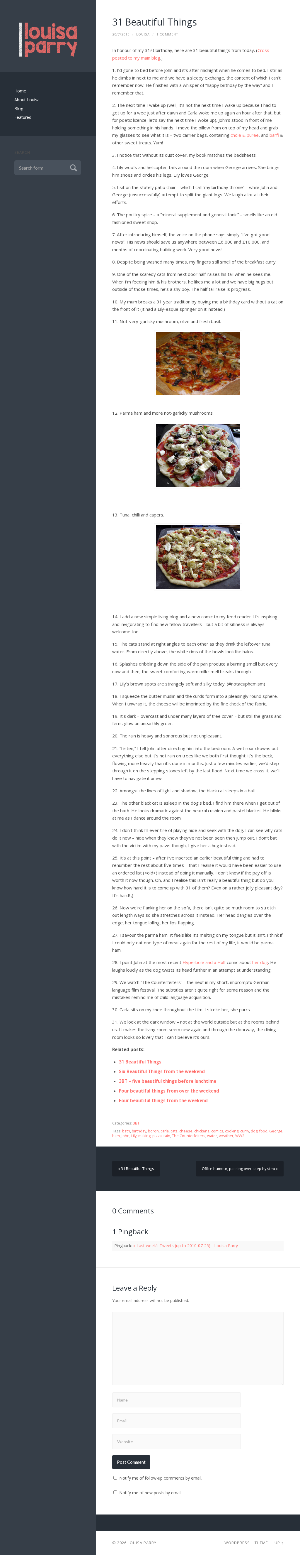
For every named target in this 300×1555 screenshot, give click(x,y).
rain (166, 1135)
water (212, 1135)
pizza (157, 1135)
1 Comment (167, 34)
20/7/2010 (120, 34)
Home (20, 91)
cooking (231, 1131)
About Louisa (27, 99)
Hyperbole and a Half (204, 962)
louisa (143, 34)
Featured (22, 117)
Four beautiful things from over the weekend (169, 1091)
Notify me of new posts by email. (150, 1492)
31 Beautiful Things (154, 22)
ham (116, 1135)
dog (254, 1131)
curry (244, 1131)
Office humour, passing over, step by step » (240, 1168)
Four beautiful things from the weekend (163, 1100)
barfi (274, 135)
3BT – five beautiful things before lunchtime (167, 1081)
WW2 (239, 1135)
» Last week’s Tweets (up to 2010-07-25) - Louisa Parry (185, 1245)
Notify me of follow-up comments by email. (160, 1478)
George (275, 1131)
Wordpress (237, 1542)
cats (174, 1131)
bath (126, 1131)
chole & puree (245, 135)
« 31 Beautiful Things (136, 1168)
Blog (18, 108)
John (125, 1135)
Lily (134, 1135)
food (263, 1131)
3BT (136, 1123)
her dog (260, 962)
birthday (139, 1131)
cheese (185, 1131)
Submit (73, 167)
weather (226, 1135)
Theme (261, 1542)
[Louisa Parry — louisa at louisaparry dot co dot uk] (48, 40)
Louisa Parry (142, 1542)
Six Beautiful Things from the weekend (162, 1071)
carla (165, 1131)
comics (217, 1131)
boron (153, 1131)
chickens (201, 1131)
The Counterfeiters (188, 1135)
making (144, 1135)
